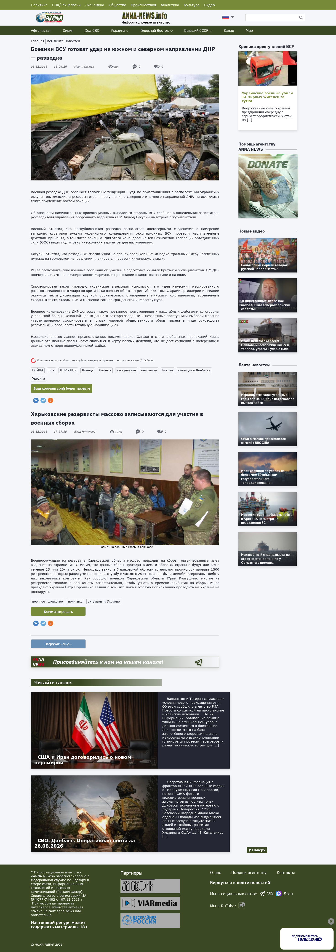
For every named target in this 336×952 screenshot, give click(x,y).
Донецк (88, 370)
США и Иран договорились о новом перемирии (82, 759)
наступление (126, 370)
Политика (39, 5)
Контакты (286, 872)
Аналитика (170, 5)
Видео (209, 5)
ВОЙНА (37, 370)
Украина (118, 30)
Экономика (94, 5)
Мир (249, 30)
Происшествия (143, 5)
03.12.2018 (49, 66)
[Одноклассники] (50, 400)
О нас (215, 872)
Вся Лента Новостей (63, 41)
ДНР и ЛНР (68, 370)
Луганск (105, 370)
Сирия (68, 30)
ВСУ (51, 370)
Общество (117, 5)
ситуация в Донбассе (194, 370)
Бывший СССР (196, 30)
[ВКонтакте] (36, 400)
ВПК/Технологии (66, 5)
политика (75, 601)
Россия (167, 370)
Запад (229, 30)
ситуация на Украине (104, 601)
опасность (149, 370)
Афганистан (41, 30)
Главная (37, 41)
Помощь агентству (249, 872)
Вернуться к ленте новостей (240, 882)
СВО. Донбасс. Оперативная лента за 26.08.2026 (84, 843)
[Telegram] (43, 400)
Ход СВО (92, 30)
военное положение (47, 601)
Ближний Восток (155, 30)
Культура (192, 5)
